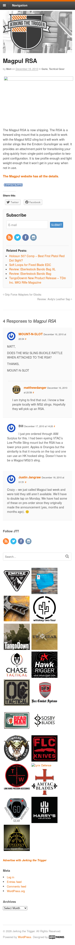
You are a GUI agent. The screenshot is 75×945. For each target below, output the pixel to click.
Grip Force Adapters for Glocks (22, 294)
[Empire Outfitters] (17, 592)
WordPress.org (16, 891)
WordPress (24, 937)
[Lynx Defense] (41, 765)
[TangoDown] (17, 648)
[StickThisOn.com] (17, 731)
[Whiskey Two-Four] (44, 620)
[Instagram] (33, 237)
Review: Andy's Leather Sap (54, 299)
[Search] (67, 556)
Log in (10, 877)
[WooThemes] (56, 937)
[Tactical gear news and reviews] (27, 48)
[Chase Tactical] (17, 676)
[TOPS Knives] (17, 849)
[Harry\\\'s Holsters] (44, 821)
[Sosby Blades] (44, 731)
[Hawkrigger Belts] (44, 676)
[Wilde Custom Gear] (17, 759)
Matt (8, 69)
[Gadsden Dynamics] (17, 821)
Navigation (20, 5)
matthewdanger (35, 387)
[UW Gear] (44, 648)
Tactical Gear (57, 69)
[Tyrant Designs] (17, 620)
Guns (44, 69)
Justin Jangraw (30, 477)
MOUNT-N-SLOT (31, 334)
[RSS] (9, 237)
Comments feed (16, 886)
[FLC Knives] (44, 759)
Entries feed (14, 882)
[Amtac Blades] (44, 793)
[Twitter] (17, 237)
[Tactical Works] (17, 787)
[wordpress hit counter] (13, 185)
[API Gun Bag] (44, 592)
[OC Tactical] (17, 703)
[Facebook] (25, 237)
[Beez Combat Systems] (44, 703)
